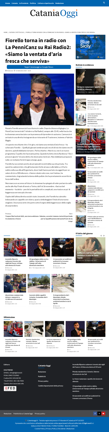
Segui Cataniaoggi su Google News (38, 67)
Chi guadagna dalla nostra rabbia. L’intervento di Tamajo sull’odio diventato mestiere (38, 262)
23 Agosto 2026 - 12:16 (12, 270)
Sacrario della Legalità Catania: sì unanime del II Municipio (38, 297)
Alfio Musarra (82, 92)
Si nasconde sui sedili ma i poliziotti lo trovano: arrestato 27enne (62, 261)
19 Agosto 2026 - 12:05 (94, 226)
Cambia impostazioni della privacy (50, 386)
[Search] (104, 3)
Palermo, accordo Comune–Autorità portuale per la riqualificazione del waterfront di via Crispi (55, 217)
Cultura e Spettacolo (46, 3)
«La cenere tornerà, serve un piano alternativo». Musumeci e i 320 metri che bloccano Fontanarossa (95, 118)
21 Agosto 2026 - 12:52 (12, 303)
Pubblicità (42, 376)
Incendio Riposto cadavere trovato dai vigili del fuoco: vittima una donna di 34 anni (13, 262)
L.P (31, 268)
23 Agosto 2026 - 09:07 (94, 109)
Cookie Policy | (40, 429)
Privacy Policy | (52, 429)
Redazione (59, 3)
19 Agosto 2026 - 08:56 (91, 260)
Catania (15, 3)
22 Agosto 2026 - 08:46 (98, 126)
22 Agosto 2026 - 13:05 (40, 268)
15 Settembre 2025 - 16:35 (23, 70)
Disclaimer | (62, 429)
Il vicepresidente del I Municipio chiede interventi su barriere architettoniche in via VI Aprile (62, 299)
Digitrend (87, 423)
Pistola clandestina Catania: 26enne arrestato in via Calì (94, 102)
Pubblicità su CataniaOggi (23, 414)
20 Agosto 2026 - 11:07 (60, 308)
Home (7, 3)
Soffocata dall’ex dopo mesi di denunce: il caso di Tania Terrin (90, 255)
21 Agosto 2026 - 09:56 (36, 303)
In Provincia (23, 3)
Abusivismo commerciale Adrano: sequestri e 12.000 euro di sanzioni (14, 297)
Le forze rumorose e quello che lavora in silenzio (90, 88)
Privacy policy (43, 381)
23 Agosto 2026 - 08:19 (93, 92)
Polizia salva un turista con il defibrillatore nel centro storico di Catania (96, 219)
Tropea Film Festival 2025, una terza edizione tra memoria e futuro (22, 216)
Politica (33, 3)
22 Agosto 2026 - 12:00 (60, 267)
